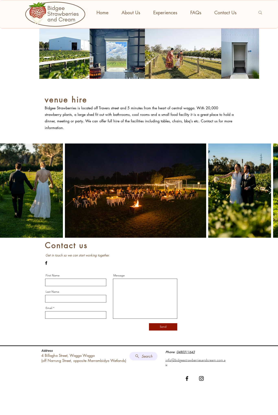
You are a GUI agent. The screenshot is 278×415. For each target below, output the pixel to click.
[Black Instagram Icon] (201, 378)
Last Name (52, 291)
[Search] (260, 12)
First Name (53, 275)
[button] (165, 12)
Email (49, 308)
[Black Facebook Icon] (187, 378)
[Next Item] (271, 191)
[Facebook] (46, 263)
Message (119, 275)
